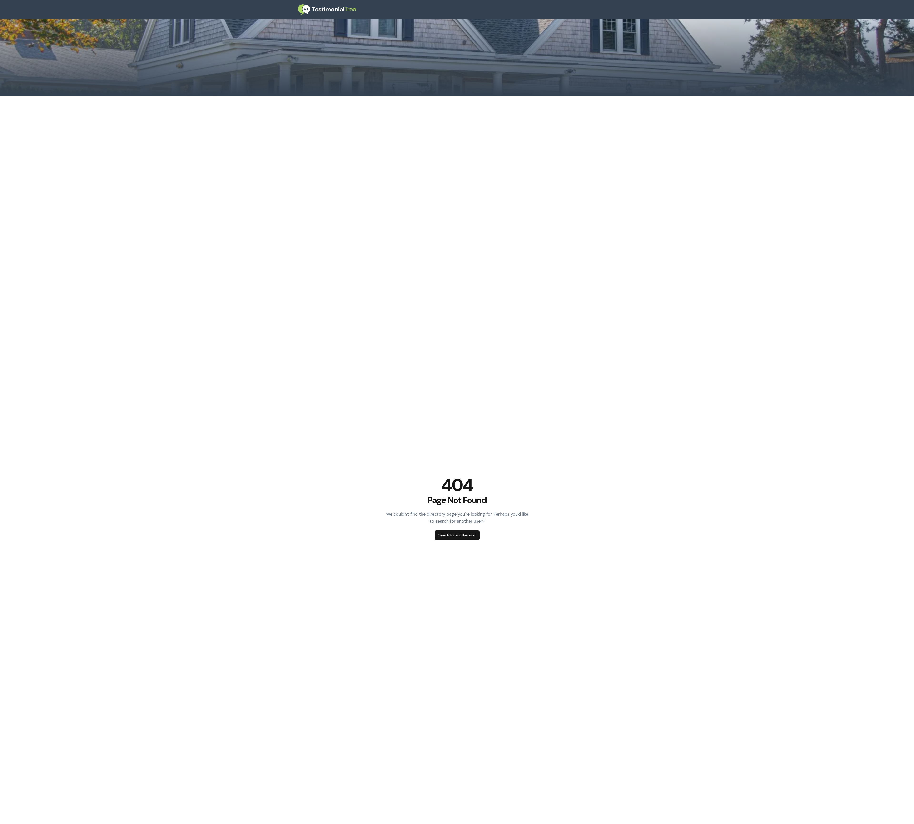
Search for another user (457, 535)
